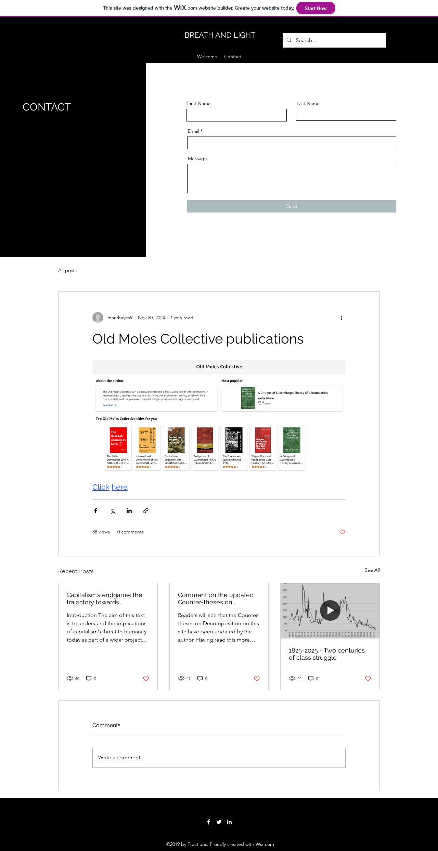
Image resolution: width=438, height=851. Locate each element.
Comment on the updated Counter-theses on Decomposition (216, 598)
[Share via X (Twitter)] (112, 510)
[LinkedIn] (229, 821)
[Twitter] (219, 821)
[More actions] (341, 317)
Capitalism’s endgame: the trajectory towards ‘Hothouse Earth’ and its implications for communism (104, 598)
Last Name (308, 103)
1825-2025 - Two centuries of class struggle (327, 654)
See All (372, 570)
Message (197, 158)
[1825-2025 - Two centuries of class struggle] (330, 611)
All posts (67, 270)
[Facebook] (208, 821)
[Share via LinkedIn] (129, 510)
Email (193, 131)
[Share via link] (146, 510)
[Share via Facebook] (95, 510)
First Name (199, 103)
